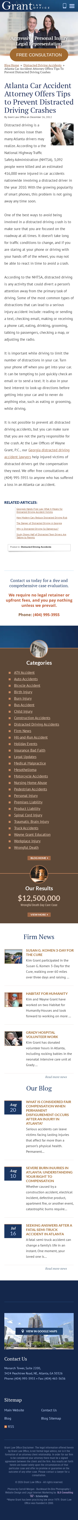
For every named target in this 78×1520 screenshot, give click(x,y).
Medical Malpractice (30, 763)
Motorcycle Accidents (31, 776)
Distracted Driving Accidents (42, 65)
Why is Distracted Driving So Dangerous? (37, 528)
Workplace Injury (27, 841)
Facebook (7, 1387)
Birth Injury (23, 692)
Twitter (16, 1387)
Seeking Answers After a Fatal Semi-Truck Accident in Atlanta (49, 1229)
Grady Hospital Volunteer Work (42, 1034)
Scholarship (42, 1496)
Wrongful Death (26, 847)
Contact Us (49, 1410)
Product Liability (27, 808)
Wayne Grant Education (32, 834)
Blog (7, 1418)
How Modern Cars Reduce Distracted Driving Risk (41, 517)
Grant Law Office (25, 6)
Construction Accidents (32, 717)
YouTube (35, 1387)
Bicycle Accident (27, 685)
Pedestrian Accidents (30, 789)
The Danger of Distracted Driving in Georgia (39, 523)
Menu (72, 7)
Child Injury (23, 711)
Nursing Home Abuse (30, 782)
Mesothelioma (25, 769)
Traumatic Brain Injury (31, 821)
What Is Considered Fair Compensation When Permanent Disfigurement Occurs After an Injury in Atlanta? (48, 1112)
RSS (11, 1426)
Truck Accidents (26, 828)
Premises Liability (28, 802)
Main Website (14, 1410)
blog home (11, 65)
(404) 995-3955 (64, 5)
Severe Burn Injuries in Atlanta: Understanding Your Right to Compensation (49, 1174)
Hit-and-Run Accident (31, 737)
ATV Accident (24, 672)
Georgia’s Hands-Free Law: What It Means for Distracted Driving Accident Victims (39, 510)
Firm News (22, 730)
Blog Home (39, 858)
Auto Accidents (26, 679)
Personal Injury (26, 795)
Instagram (26, 1387)
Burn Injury (23, 698)
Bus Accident (24, 705)
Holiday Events (25, 743)
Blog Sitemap (51, 1418)
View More (38, 914)
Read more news (56, 1077)
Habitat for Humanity (47, 993)
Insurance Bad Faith (29, 750)
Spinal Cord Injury (28, 815)
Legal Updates (25, 756)
